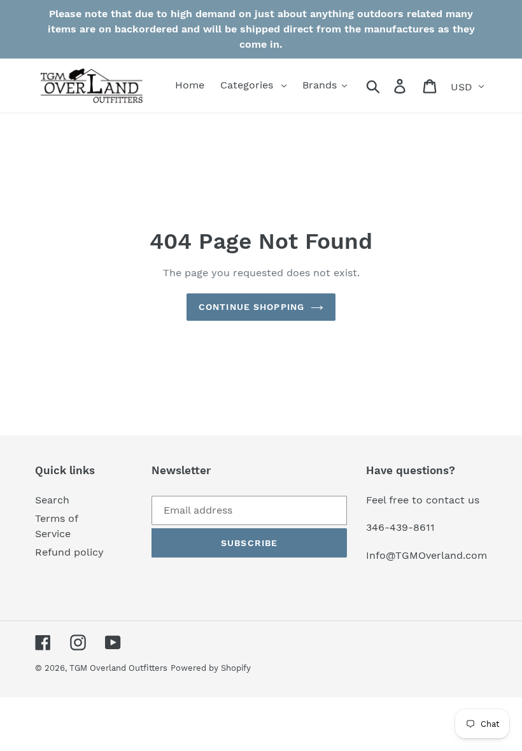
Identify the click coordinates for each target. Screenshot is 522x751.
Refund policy (69, 552)
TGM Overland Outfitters (118, 668)
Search (52, 500)
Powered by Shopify (211, 668)
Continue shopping (251, 307)
